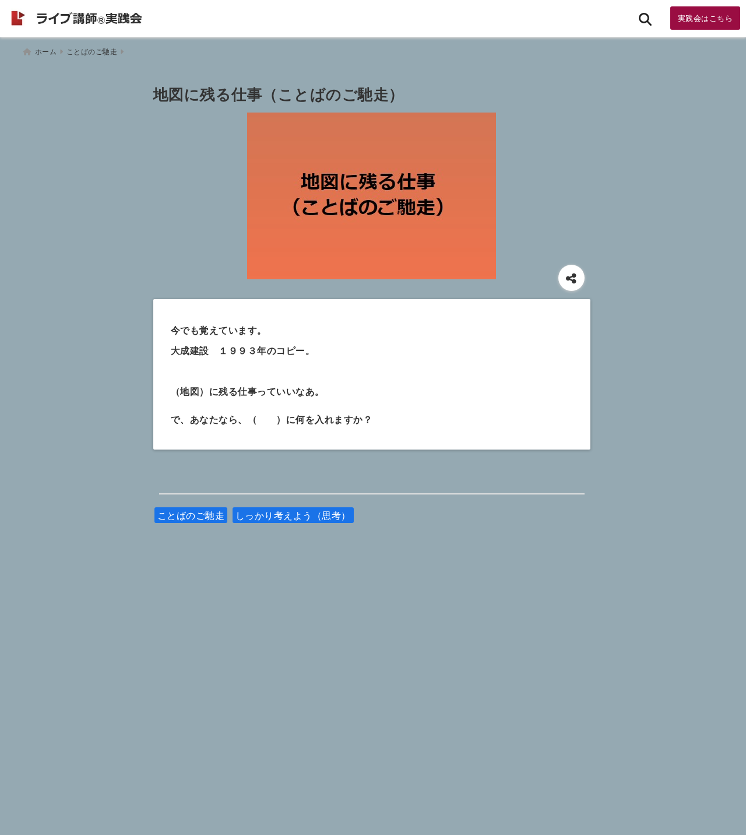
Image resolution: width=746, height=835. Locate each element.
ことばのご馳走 (191, 515)
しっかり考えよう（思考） (293, 515)
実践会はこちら (705, 17)
